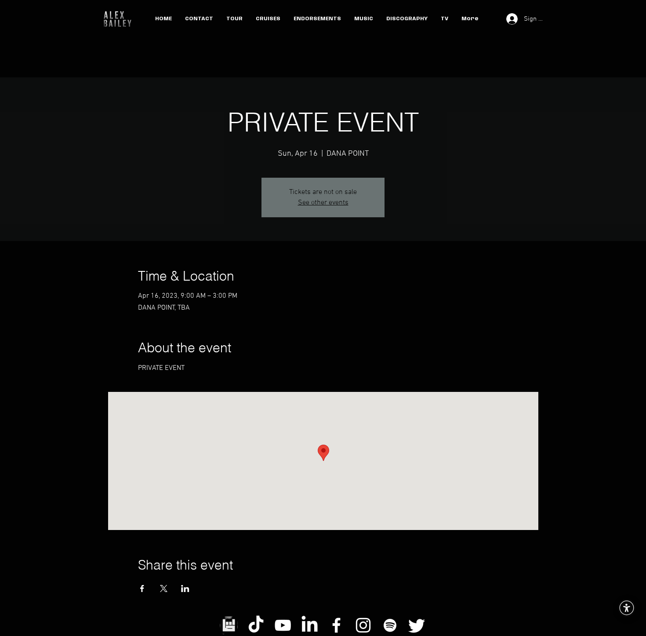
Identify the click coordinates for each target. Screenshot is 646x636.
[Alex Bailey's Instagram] (363, 625)
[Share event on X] (164, 588)
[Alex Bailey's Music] (390, 625)
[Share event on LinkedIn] (185, 588)
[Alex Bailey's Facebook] (336, 625)
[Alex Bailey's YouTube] (283, 625)
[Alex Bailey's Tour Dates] (229, 625)
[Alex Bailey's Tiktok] (256, 625)
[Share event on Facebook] (142, 588)
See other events (323, 202)
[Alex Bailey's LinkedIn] (309, 625)
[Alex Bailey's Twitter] (417, 625)
